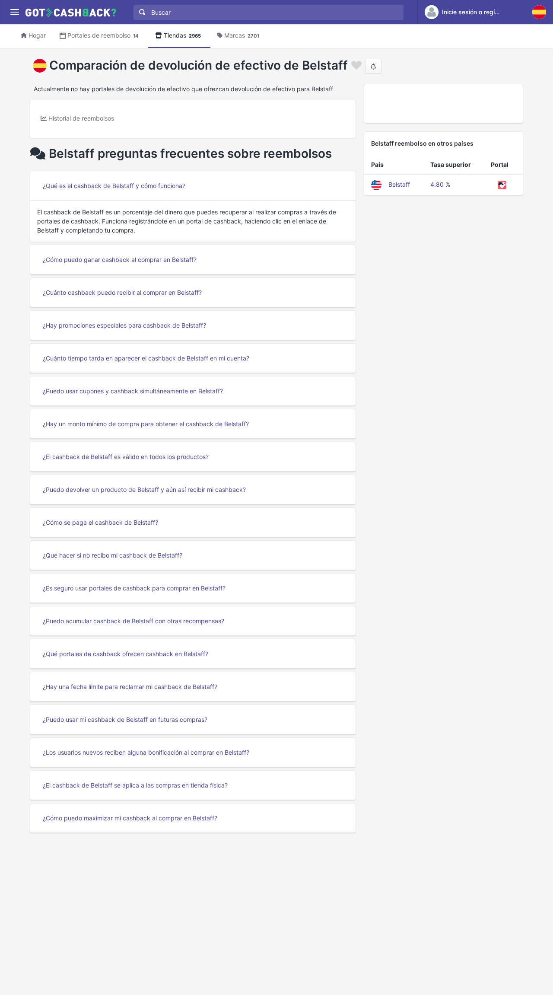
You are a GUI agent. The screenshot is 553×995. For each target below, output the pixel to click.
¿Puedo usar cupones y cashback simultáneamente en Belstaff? (133, 391)
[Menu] (14, 12)
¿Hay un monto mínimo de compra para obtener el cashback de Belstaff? (146, 423)
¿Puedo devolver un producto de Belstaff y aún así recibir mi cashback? (144, 489)
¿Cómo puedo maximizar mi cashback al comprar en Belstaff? (130, 818)
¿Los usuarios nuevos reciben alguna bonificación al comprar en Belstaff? (146, 752)
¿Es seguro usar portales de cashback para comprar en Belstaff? (134, 588)
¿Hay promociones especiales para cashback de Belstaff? (124, 325)
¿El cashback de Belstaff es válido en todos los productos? (126, 456)
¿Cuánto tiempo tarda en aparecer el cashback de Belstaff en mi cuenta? (146, 358)
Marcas (241, 35)
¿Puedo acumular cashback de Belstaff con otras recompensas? (133, 621)
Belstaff (399, 184)
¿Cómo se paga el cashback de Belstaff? (100, 522)
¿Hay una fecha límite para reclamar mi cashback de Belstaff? (130, 686)
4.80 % (440, 184)
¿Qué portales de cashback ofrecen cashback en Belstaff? (125, 653)
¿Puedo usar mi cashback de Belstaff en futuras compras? (125, 719)
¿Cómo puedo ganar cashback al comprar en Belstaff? (120, 259)
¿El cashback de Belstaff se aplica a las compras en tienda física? (135, 785)
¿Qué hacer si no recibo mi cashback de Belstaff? (112, 555)
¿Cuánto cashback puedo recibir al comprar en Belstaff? (122, 292)
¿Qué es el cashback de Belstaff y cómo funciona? (114, 185)
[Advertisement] (443, 103)
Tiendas (182, 35)
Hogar (37, 35)
